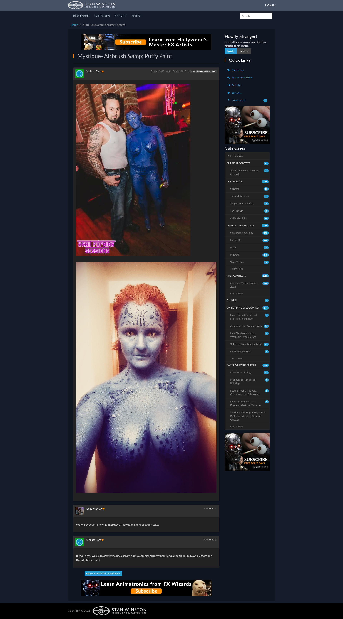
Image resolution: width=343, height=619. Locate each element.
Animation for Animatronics (249, 325)
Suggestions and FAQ (249, 203)
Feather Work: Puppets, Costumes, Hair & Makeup (249, 392)
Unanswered (248, 100)
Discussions (81, 16)
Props (249, 247)
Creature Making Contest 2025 (249, 284)
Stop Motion (249, 262)
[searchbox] (256, 16)
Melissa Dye (93, 71)
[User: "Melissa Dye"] (80, 73)
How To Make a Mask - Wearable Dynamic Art (249, 335)
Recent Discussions (242, 77)
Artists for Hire (249, 218)
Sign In (270, 5)
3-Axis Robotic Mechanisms (249, 344)
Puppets (249, 254)
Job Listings (249, 210)
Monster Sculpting (249, 372)
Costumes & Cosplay (249, 232)
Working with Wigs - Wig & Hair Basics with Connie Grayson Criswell (248, 416)
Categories (102, 16)
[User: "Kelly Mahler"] (80, 511)
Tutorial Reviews (249, 196)
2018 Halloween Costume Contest (203, 71)
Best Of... (137, 16)
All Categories (235, 155)
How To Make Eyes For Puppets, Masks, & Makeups (249, 403)
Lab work (249, 240)
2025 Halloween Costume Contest (249, 172)
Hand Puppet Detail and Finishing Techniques (249, 316)
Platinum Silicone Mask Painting (249, 381)
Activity (120, 16)
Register (101, 573)
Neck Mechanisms (249, 351)
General (249, 188)
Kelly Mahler (94, 508)
